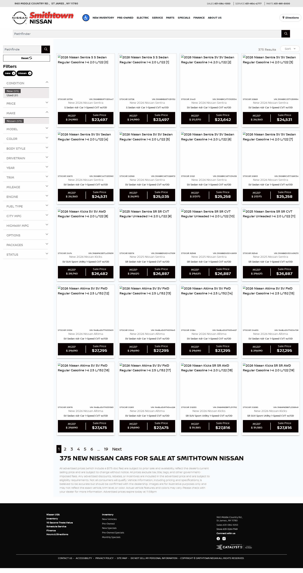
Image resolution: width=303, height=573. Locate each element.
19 (106, 449)
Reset (25, 58)
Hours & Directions (57, 534)
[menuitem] (27, 91)
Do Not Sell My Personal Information (154, 558)
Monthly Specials (111, 537)
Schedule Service (56, 526)
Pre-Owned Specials (113, 532)
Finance (51, 530)
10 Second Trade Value (59, 522)
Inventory (52, 518)
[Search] (285, 33)
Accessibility (84, 558)
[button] (85, 17)
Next (117, 449)
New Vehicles (109, 519)
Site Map (122, 558)
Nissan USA (53, 514)
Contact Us (65, 558)
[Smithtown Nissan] (43, 17)
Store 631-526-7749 (227, 529)
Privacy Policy (104, 558)
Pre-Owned (108, 523)
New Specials (109, 528)
